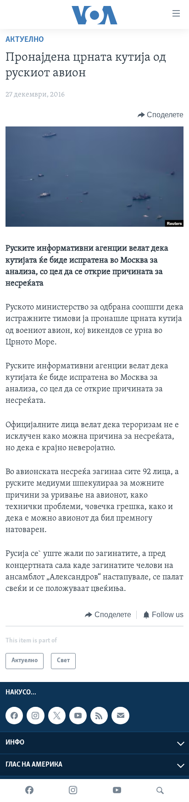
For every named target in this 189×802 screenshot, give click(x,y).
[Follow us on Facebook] (14, 715)
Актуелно (25, 40)
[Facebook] (29, 790)
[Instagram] (73, 790)
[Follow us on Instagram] (35, 715)
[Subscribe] (120, 715)
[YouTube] (117, 790)
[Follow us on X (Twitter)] (57, 715)
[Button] (161, 115)
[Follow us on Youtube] (78, 715)
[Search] (160, 790)
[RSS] (99, 715)
